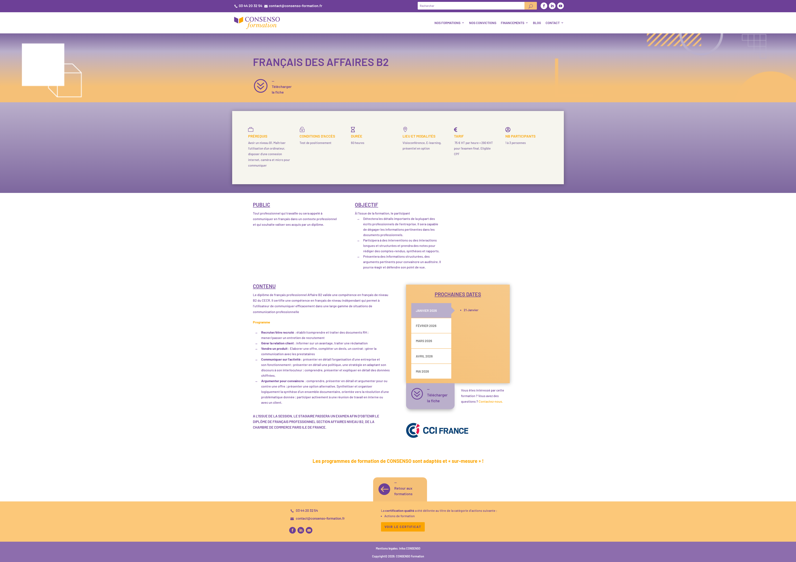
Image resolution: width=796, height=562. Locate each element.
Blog (537, 23)
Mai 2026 (422, 371)
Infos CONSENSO (409, 548)
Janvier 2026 (426, 310)
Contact (553, 23)
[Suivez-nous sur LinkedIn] (552, 5)
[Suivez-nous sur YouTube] (560, 5)
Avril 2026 (424, 356)
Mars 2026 (424, 341)
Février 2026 (426, 326)
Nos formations (447, 23)
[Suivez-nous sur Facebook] (544, 5)
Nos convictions (482, 23)
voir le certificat (403, 527)
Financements (512, 23)
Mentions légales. (387, 548)
